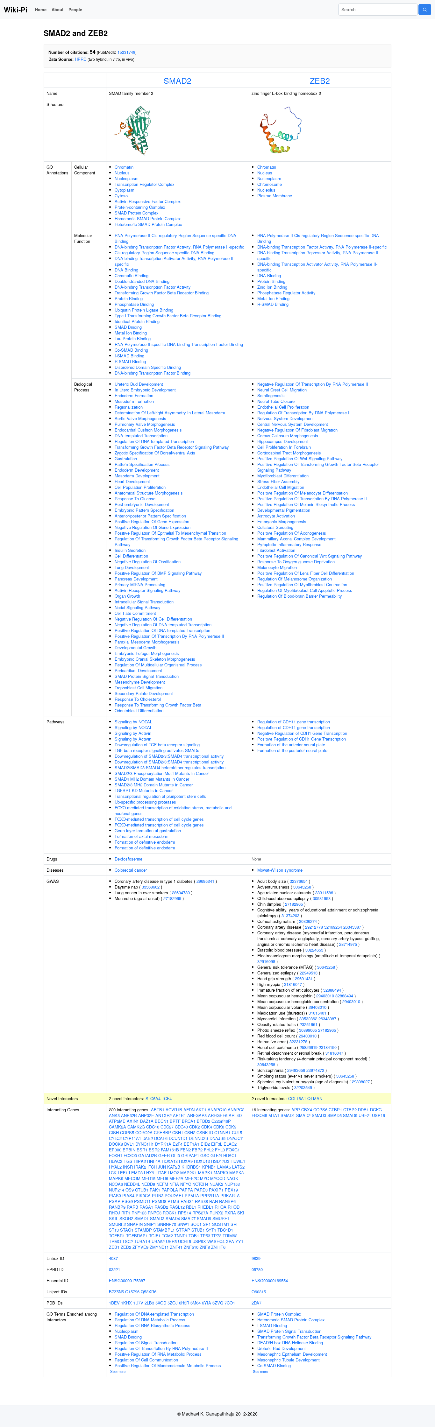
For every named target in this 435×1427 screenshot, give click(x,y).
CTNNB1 (222, 1132)
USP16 (378, 1115)
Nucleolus (266, 190)
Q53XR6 (148, 1292)
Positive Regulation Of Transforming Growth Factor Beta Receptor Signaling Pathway (318, 467)
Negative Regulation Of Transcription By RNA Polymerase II (312, 384)
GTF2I (216, 1155)
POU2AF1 (174, 1195)
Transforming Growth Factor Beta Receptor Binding (162, 293)
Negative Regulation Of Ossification (148, 562)
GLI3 (175, 1155)
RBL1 (191, 1207)
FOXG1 (233, 1150)
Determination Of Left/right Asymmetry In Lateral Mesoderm (170, 413)
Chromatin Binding (131, 275)
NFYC (185, 1184)
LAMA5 (224, 1167)
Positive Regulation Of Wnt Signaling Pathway (300, 458)
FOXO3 (130, 1155)
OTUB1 (141, 1190)
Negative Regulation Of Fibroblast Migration (297, 430)
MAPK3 (221, 1173)
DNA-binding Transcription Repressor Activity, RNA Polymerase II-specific (318, 255)
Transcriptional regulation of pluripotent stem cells (160, 796)
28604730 (181, 892)
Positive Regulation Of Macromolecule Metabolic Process (168, 1365)
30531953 (322, 898)
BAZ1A (146, 1121)
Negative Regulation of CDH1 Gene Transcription (302, 733)
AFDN (189, 1110)
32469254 (333, 927)
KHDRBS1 (191, 1167)
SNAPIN (135, 1224)
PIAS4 (128, 1195)
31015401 (317, 1013)
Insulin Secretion (130, 550)
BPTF (175, 1121)
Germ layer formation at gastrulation (148, 830)
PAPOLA (169, 1190)
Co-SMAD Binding (131, 350)
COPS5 (127, 1132)
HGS (128, 1161)
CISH (114, 1132)
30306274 (308, 921)
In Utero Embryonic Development (145, 390)
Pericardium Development (138, 670)
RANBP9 (117, 1207)
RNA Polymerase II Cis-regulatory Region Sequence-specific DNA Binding (175, 238)
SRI (234, 1224)
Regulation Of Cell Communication (146, 1360)
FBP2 (197, 1150)
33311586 (324, 892)
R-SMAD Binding (130, 361)
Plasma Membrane (274, 196)
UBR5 (171, 1241)
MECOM (132, 1178)
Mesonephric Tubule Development (288, 1360)
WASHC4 (216, 1241)
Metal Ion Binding (131, 333)
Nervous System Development (285, 418)
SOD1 (196, 1224)
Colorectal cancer (131, 870)
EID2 (205, 1144)
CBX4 (306, 1110)
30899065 (308, 1030)
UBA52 (158, 1241)
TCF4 (167, 1098)
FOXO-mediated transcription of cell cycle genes (159, 819)
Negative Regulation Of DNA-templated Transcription (163, 625)
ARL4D (235, 1115)
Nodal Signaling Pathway (137, 607)
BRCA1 (189, 1121)
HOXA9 (186, 1161)
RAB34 (187, 1201)
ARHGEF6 (217, 1115)
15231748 (126, 52)
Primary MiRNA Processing (140, 584)
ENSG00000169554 (270, 1280)
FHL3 (220, 1150)
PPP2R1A (209, 1195)
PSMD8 (159, 1201)
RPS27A (200, 1213)
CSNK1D (204, 1132)
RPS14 (184, 1213)
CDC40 (181, 1127)
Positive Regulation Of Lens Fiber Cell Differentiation (305, 573)
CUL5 (237, 1132)
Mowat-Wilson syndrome (280, 870)
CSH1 (177, 1132)
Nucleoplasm (127, 178)
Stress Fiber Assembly (278, 481)
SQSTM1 (220, 1224)
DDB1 (363, 1110)
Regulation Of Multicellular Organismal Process (158, 665)
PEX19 (231, 1190)
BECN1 (161, 1121)
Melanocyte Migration (277, 567)
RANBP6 (227, 1201)
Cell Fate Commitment (135, 613)
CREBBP (162, 1132)
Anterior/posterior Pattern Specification (150, 516)
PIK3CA (143, 1195)
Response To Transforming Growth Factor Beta (158, 705)
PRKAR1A (230, 1195)
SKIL (113, 1218)
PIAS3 (115, 1195)
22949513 (308, 973)
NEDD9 (148, 1184)
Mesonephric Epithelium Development (292, 1354)
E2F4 (177, 1144)
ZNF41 (176, 1247)
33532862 (308, 1019)
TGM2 (167, 1236)
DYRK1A (163, 1144)
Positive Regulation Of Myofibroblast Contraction (302, 584)
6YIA (206, 1303)
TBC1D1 (225, 1230)
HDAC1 (230, 1155)
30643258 (302, 887)
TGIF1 (154, 1236)
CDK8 (218, 1127)
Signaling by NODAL (133, 722)
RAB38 (201, 1201)
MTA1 (273, 1115)
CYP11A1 (132, 1138)
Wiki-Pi (15, 9)
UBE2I (365, 1115)
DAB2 (147, 1138)
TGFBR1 (117, 1236)
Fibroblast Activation (276, 550)
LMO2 (173, 1173)
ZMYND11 (159, 1247)
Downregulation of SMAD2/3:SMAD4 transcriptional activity (169, 756)
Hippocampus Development (282, 441)
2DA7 (256, 1303)
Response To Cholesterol (138, 699)
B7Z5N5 (116, 1292)
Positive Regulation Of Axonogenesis (291, 533)
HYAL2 (115, 1167)
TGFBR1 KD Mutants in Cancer (144, 790)
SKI (240, 1213)
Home (40, 9)
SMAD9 (204, 1218)
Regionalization (129, 407)
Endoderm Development (137, 470)
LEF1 (123, 1173)
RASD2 (161, 1207)
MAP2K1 (188, 1173)
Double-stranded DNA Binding (142, 281)
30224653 (314, 950)
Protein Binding (129, 298)
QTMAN (314, 1098)
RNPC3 (154, 1213)
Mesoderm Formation (134, 401)
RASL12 (177, 1207)
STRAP (183, 1230)
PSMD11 (142, 1201)
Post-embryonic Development (142, 504)
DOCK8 (116, 1144)
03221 (114, 1269)
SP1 (207, 1224)
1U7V (138, 1303)
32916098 (266, 961)
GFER (164, 1155)
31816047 (293, 984)
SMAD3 (157, 1218)
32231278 (298, 1041)
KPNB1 (209, 1167)
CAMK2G (136, 1127)
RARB (132, 1207)
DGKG (376, 1110)
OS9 (129, 1190)
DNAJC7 (235, 1138)
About (57, 9)
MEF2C (192, 1178)
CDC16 (152, 1127)
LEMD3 (136, 1173)
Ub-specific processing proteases (145, 802)
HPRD (80, 59)
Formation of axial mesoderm (141, 836)
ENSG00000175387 (127, 1280)
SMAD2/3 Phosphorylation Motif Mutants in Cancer (162, 773)
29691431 (304, 978)
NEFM (162, 1184)
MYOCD (217, 1178)
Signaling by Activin (133, 733)
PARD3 (201, 1190)
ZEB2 (320, 80)
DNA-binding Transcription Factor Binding (152, 373)
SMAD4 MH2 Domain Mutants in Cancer (152, 779)
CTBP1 (335, 1110)
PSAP (114, 1201)
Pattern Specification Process (142, 464)
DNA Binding (126, 270)
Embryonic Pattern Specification (144, 510)
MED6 (162, 1178)
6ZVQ (217, 1303)
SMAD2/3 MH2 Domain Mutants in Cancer (154, 785)
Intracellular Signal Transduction (144, 602)
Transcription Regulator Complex (145, 184)
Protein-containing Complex (140, 207)
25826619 (308, 1047)
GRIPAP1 (190, 1155)
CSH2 (189, 1132)
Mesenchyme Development (140, 682)
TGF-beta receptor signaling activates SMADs (157, 750)
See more (117, 1371)
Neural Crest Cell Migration (282, 390)
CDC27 (167, 1127)
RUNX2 (216, 1213)
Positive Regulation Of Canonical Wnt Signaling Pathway (309, 556)
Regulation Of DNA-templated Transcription (154, 441)
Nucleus (122, 173)
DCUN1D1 (178, 1138)
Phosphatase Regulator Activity (286, 293)
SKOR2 (126, 1218)
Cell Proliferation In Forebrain (284, 447)
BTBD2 (203, 1121)
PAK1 (155, 1190)
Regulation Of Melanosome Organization (294, 579)
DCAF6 (161, 1138)
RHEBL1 (205, 1207)
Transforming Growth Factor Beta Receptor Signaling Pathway (172, 447)
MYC (204, 1178)
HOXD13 (202, 1161)
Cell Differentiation (131, 556)
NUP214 (116, 1190)
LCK (113, 1173)
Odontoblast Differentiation (139, 710)
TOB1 (194, 1236)
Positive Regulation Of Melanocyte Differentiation (302, 493)
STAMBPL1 (164, 1230)
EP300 (115, 1150)
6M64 (195, 1303)
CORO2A (144, 1132)
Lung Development (132, 567)
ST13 (114, 1230)
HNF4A (153, 1161)
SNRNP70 (166, 1224)
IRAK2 (140, 1167)
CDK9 (230, 1127)
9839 (256, 1258)
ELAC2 (230, 1144)
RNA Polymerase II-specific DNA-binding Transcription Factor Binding (179, 344)
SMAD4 (173, 1218)
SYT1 (211, 1230)
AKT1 (201, 1110)
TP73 (216, 1236)
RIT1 (125, 1213)
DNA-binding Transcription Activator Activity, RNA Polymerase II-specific (175, 261)
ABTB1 (157, 1110)
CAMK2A (117, 1127)
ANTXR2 (163, 1115)
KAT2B (173, 1167)
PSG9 (127, 1201)
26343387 (352, 927)
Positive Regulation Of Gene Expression (152, 521)
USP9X (199, 1241)
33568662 (151, 887)
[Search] (424, 9)
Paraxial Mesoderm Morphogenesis (147, 642)
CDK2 (194, 1127)
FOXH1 (115, 1155)
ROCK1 (170, 1213)
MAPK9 (116, 1178)
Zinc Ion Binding (272, 287)
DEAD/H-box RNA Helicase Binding (290, 1342)
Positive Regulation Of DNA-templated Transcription (162, 630)
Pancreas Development (136, 579)
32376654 (299, 881)
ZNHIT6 (218, 1247)
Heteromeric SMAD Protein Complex (148, 224)
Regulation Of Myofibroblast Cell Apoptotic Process (304, 590)
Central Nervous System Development (292, 424)
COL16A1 (297, 1098)
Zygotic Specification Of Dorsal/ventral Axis (155, 453)
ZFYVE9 (140, 1247)
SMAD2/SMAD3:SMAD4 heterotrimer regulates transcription (170, 767)
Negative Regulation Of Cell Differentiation (153, 619)
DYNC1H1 (144, 1144)
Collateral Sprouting (275, 527)
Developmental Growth (135, 647)
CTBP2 (350, 1110)
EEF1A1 (191, 1144)
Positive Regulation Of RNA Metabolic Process (158, 1354)
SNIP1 (150, 1224)
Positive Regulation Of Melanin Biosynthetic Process (306, 504)
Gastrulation (126, 458)
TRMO (115, 1241)
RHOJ (114, 1213)
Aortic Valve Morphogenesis (140, 418)
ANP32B (129, 1115)
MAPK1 (205, 1173)
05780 (257, 1269)
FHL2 (209, 1150)
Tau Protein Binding (133, 338)
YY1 (239, 1241)
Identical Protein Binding (137, 321)
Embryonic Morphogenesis (281, 521)
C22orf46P (221, 1121)
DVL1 (129, 1144)
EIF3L (216, 1144)
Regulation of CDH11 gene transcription (293, 722)
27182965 (172, 898)
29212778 (314, 927)
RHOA (220, 1207)
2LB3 (149, 1303)
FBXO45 (259, 1115)
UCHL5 (184, 1241)
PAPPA (186, 1190)
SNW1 (183, 1224)
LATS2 (238, 1167)
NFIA (174, 1184)
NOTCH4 (200, 1184)
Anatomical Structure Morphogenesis (149, 493)
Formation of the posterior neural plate (292, 750)
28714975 (348, 944)
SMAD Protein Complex (137, 213)
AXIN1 (133, 1121)
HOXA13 (170, 1161)
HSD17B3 (220, 1161)
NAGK (232, 1178)
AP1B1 (179, 1115)
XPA (230, 1241)
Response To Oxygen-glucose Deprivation (296, 562)
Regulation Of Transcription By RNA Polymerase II (304, 413)
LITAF (161, 1173)
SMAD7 (188, 1218)
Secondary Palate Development (144, 693)
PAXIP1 (216, 1190)
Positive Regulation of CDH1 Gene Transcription (301, 739)
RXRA (230, 1213)
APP (295, 1110)
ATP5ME (117, 1121)
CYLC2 (115, 1138)
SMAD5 (334, 1115)
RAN (213, 1201)
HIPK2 (140, 1161)
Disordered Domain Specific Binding (148, 367)
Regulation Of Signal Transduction (146, 1342)
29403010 (325, 996)
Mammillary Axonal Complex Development (296, 539)
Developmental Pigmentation (283, 510)
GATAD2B (147, 1155)
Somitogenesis (271, 395)
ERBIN (129, 1150)
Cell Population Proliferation (140, 487)
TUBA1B (142, 1241)
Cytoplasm (124, 190)
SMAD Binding (128, 327)
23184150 (328, 1047)
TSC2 (127, 1241)
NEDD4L (132, 1184)
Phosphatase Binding (134, 304)
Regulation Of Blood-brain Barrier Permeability (299, 596)
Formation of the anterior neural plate (291, 745)
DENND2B (198, 1138)
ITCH (152, 1167)
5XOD (160, 1303)
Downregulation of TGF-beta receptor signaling (157, 745)
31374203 (290, 915)
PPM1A (192, 1195)
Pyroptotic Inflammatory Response (289, 544)
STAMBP (143, 1230)
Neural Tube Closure (276, 401)
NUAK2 (216, 1184)
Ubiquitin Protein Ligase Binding (144, 310)
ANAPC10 (217, 1110)
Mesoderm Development (137, 476)
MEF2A (176, 1178)
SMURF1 (220, 1218)
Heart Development (132, 481)
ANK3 (114, 1115)
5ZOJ (173, 1303)
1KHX (126, 1303)
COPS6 (320, 1110)
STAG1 (126, 1230)
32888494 (332, 990)
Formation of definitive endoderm (145, 842)
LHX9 (149, 1173)
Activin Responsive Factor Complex (148, 201)
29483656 (296, 1070)
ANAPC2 (236, 1110)
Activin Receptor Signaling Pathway (148, 590)
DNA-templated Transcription (141, 435)
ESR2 (154, 1150)
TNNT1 (180, 1236)
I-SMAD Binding (129, 356)
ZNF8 (205, 1247)
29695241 (205, 881)
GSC (204, 1155)
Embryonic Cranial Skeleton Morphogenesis (155, 659)
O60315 (259, 1292)
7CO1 (230, 1303)
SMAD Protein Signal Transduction (147, 676)
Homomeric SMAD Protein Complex (148, 218)
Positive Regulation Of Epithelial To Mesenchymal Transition (170, 533)
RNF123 (139, 1213)
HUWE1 (238, 1161)
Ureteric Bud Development (139, 384)
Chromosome (269, 184)
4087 (113, 1258)
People (75, 9)
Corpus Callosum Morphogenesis (287, 435)
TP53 (205, 1236)
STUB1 (198, 1230)
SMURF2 (117, 1224)
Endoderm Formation (134, 395)
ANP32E (146, 1115)
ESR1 (142, 1150)
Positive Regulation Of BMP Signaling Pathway (158, 573)
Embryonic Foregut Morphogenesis (147, 653)
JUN (162, 1167)
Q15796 (132, 1292)
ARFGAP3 (197, 1115)
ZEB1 (114, 1247)
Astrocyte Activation (276, 516)
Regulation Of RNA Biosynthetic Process (152, 1325)
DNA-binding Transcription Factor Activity (153, 287)
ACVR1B (174, 1110)
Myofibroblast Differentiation (283, 476)
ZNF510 (191, 1247)
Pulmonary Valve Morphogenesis (145, 424)
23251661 (308, 1024)
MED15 (148, 1178)
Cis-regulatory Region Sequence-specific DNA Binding (164, 253)
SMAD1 (141, 1218)
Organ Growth (127, 596)
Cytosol (122, 196)
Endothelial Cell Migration (280, 487)
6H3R (184, 1303)
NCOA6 (116, 1184)
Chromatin (124, 167)
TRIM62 (230, 1236)
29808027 (361, 1082)
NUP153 (232, 1184)
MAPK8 (236, 1173)
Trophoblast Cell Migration (138, 688)
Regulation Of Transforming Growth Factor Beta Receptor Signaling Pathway (176, 541)
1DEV (114, 1303)
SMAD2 (177, 80)
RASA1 (146, 1207)
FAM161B (170, 1150)
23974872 (315, 1070)
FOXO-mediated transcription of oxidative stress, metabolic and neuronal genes (173, 810)
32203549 (303, 1087)
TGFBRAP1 (137, 1236)
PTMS (173, 1201)
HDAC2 (115, 1161)
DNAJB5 (217, 1138)
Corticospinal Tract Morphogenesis (289, 453)
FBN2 (185, 1150)
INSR (128, 1167)
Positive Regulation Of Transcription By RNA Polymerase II (169, 636)
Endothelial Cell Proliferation (283, 407)
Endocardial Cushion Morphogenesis (148, 430)
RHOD (233, 1207)
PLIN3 (157, 1195)
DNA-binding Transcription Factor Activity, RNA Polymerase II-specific (179, 247)
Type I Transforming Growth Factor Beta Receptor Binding (168, 316)
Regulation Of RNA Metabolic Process (150, 1320)
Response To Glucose (135, 499)
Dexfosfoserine (128, 859)
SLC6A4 (153, 1098)
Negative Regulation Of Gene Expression (152, 527)
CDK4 (206, 1127)
